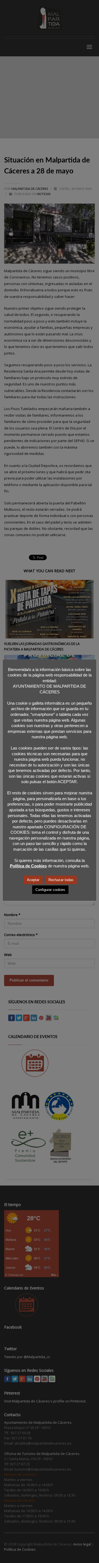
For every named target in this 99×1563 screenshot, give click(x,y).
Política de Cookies (28, 866)
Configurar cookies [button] (50, 890)
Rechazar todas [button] (60, 880)
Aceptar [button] (33, 880)
